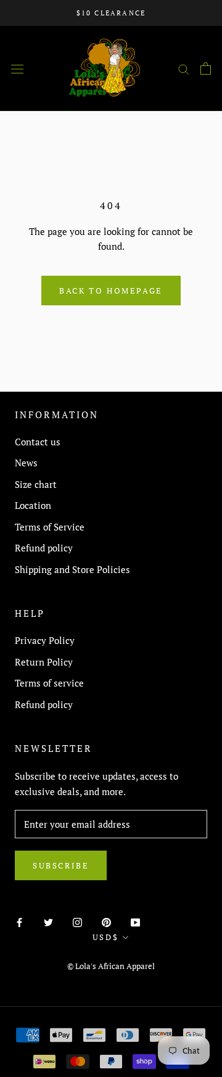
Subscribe (61, 865)
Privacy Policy (45, 640)
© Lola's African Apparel (111, 966)
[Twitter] (48, 921)
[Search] (183, 68)
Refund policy (44, 548)
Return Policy (44, 662)
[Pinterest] (106, 921)
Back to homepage (111, 290)
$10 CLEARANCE (111, 13)
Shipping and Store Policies (72, 569)
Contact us (37, 441)
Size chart (36, 484)
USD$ (105, 937)
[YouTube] (135, 921)
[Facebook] (19, 921)
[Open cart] (205, 68)
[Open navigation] (17, 68)
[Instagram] (77, 921)
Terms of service (49, 683)
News (26, 462)
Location (33, 505)
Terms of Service (49, 527)
